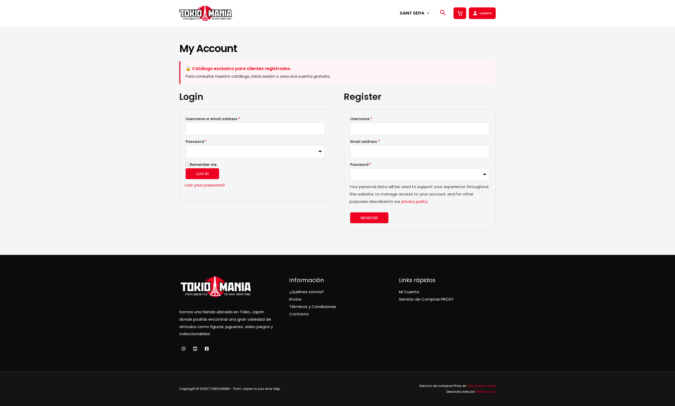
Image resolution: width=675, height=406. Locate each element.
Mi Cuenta (409, 292)
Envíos (295, 299)
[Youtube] (195, 348)
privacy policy (414, 201)
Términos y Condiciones (312, 306)
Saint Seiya (412, 13)
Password (204, 141)
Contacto (299, 314)
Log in (202, 173)
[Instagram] (183, 348)
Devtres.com (486, 391)
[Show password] (320, 152)
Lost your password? (205, 185)
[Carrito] (460, 13)
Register (369, 218)
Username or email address (221, 119)
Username (369, 119)
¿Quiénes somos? (306, 292)
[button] (427, 13)
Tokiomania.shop (481, 386)
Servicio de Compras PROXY (426, 299)
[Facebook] (206, 348)
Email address (373, 141)
